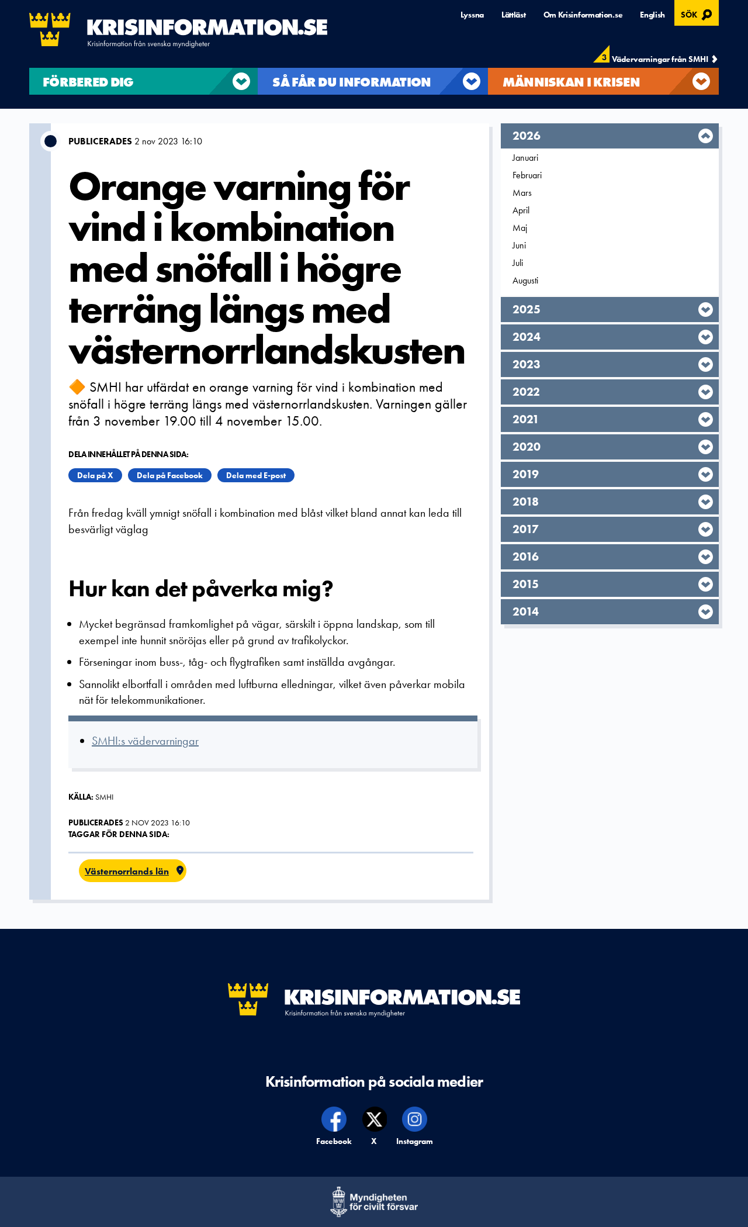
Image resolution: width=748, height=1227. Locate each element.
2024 (526, 336)
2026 (526, 135)
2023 (526, 364)
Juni (519, 245)
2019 (525, 474)
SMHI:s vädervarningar (145, 740)
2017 (525, 529)
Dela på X (95, 475)
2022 (526, 391)
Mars (522, 192)
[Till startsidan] (178, 30)
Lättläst (513, 14)
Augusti (525, 280)
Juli (517, 263)
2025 (526, 309)
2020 (526, 446)
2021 (525, 419)
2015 (525, 584)
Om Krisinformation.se (583, 14)
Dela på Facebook (170, 475)
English (652, 14)
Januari (525, 157)
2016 (525, 556)
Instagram (415, 1141)
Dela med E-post (256, 475)
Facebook (334, 1141)
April (520, 210)
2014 (525, 611)
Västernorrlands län (127, 871)
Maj (519, 228)
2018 (525, 501)
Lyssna (472, 14)
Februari (527, 175)
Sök (698, 13)
